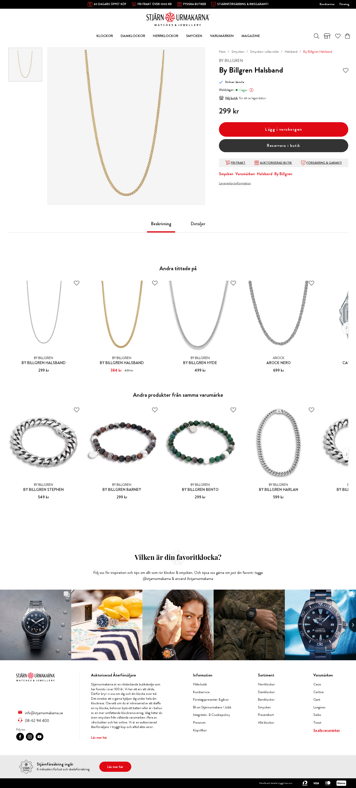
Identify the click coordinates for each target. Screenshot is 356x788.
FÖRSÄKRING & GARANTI (324, 163)
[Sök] (316, 36)
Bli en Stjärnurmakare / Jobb (212, 707)
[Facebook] (20, 737)
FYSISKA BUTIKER (194, 4)
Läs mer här (99, 737)
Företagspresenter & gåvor (211, 699)
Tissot (317, 722)
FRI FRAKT (238, 163)
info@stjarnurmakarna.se (44, 712)
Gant (316, 699)
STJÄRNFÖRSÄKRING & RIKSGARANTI (242, 4)
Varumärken (245, 174)
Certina (318, 692)
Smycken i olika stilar (264, 51)
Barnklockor (266, 699)
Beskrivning (161, 224)
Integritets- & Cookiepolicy (211, 715)
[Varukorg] (347, 36)
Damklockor (266, 692)
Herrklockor (266, 684)
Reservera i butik (283, 145)
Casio (317, 684)
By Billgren (283, 174)
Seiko (317, 715)
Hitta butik (200, 684)
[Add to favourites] (345, 70)
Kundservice (327, 4)
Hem (222, 51)
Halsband (291, 51)
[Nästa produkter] (345, 328)
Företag (344, 4)
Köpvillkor (200, 730)
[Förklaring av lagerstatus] (251, 90)
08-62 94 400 (37, 720)
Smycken (238, 51)
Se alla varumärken (326, 730)
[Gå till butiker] (327, 36)
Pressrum (199, 722)
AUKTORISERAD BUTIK (276, 163)
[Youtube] (39, 737)
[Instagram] (30, 737)
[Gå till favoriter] (338, 36)
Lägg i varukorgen (283, 129)
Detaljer (198, 224)
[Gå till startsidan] (178, 18)
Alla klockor (266, 722)
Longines (319, 707)
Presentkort (266, 715)
